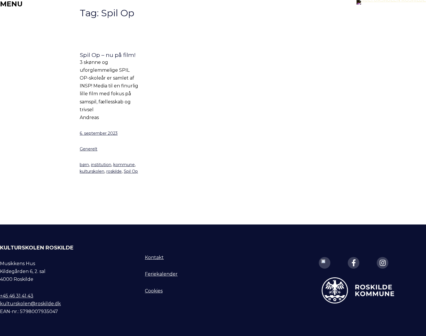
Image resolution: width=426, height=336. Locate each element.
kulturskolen (92, 171)
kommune (124, 164)
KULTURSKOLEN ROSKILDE (37, 248)
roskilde (114, 171)
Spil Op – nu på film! (108, 55)
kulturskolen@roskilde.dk (30, 303)
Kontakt (154, 257)
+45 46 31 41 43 (16, 296)
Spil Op (131, 171)
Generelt (88, 149)
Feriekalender (161, 274)
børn (84, 164)
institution (101, 164)
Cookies (154, 291)
